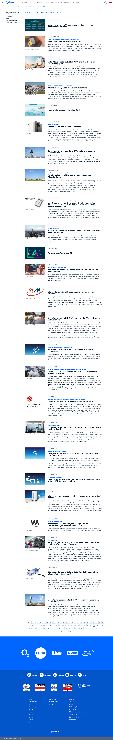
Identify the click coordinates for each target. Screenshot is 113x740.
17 (69, 622)
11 (52, 622)
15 (63, 622)
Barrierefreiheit (74, 717)
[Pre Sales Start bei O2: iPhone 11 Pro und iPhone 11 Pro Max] (63, 131)
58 (41, 628)
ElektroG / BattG (74, 707)
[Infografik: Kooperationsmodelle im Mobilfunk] (63, 110)
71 (81, 628)
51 (97, 625)
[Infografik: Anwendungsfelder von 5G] (63, 253)
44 (75, 625)
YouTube (73, 675)
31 (34, 625)
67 (69, 628)
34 (44, 625)
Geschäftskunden (53, 702)
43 (72, 625)
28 (102, 622)
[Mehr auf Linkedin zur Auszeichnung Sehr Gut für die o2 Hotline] (54, 687)
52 (100, 625)
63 (57, 628)
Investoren (54, 2)
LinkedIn (35, 675)
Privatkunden (52, 699)
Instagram (47, 675)
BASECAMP (73, 699)
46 (81, 625)
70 (79, 628)
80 (64, 631)
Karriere (66, 2)
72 (84, 628)
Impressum (72, 720)
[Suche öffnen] (105, 2)
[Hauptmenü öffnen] (2, 2)
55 (32, 628)
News (77, 2)
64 (60, 628)
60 (48, 628)
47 (84, 625)
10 (50, 622)
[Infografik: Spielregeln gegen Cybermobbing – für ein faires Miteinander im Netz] (63, 24)
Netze (31, 2)
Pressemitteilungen (11, 22)
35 (47, 625)
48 (87, 625)
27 (99, 622)
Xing (84, 675)
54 (29, 628)
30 (32, 625)
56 (35, 628)
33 (41, 625)
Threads (61, 675)
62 (54, 628)
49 (91, 625)
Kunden (47, 2)
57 (38, 628)
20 (78, 622)
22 (84, 622)
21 (81, 622)
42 (69, 625)
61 (50, 628)
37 (53, 625)
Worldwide (51, 704)
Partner (60, 2)
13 (58, 622)
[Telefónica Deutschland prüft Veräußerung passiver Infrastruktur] (63, 155)
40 (63, 625)
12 (55, 622)
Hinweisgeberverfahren (77, 712)
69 (75, 628)
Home (31, 699)
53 (103, 625)
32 (38, 625)
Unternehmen (24, 2)
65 (63, 628)
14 (61, 622)
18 (72, 622)
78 (102, 628)
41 (66, 625)
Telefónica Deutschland (18, 6)
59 (44, 628)
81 (67, 631)
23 (87, 622)
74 (90, 628)
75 (93, 628)
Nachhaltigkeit (39, 2)
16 (66, 622)
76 (96, 628)
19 (75, 622)
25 (93, 622)
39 (59, 625)
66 (66, 628)
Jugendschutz (73, 714)
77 (99, 628)
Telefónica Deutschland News (32, 6)
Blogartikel (9, 16)
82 (70, 631)
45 (78, 625)
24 (90, 622)
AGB (70, 702)
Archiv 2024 (42, 6)
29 (28, 625)
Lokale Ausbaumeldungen (11, 19)
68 (72, 628)
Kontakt (71, 704)
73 (87, 628)
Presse (72, 2)
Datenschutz (73, 709)
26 (96, 622)
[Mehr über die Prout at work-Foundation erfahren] (84, 687)
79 (61, 631)
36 (50, 625)
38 (56, 625)
